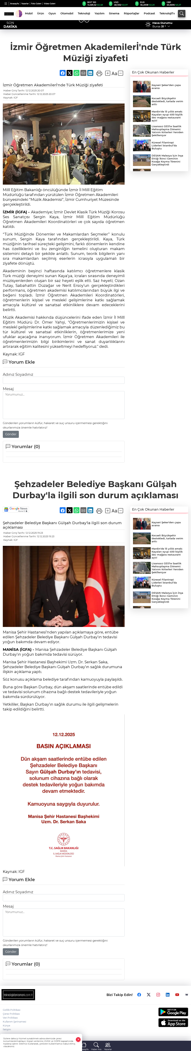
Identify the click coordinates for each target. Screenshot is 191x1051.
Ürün (40, 13)
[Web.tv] (186, 994)
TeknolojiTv (167, 13)
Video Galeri (49, 3)
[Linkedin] (167, 994)
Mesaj (8, 389)
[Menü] (6, 3)
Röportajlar (131, 13)
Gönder (10, 434)
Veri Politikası (10, 1017)
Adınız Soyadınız (18, 374)
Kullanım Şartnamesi (14, 1021)
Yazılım (99, 13)
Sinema (114, 13)
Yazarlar (25, 3)
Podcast (149, 13)
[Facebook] (139, 994)
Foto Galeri (36, 3)
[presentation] (81, 20)
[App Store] (167, 1022)
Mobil (29, 13)
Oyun (52, 13)
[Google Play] (167, 1012)
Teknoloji (84, 13)
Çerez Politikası (11, 1013)
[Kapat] (78, 1039)
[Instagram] (158, 994)
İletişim (7, 1029)
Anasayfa (14, 3)
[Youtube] (177, 994)
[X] (148, 994)
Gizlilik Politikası (11, 1009)
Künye (6, 1025)
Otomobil (66, 13)
